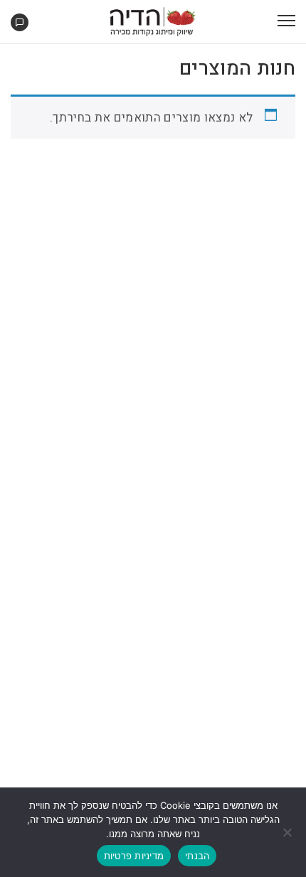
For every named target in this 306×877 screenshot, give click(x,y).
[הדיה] (153, 21)
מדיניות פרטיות (134, 855)
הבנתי (197, 855)
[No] (288, 832)
